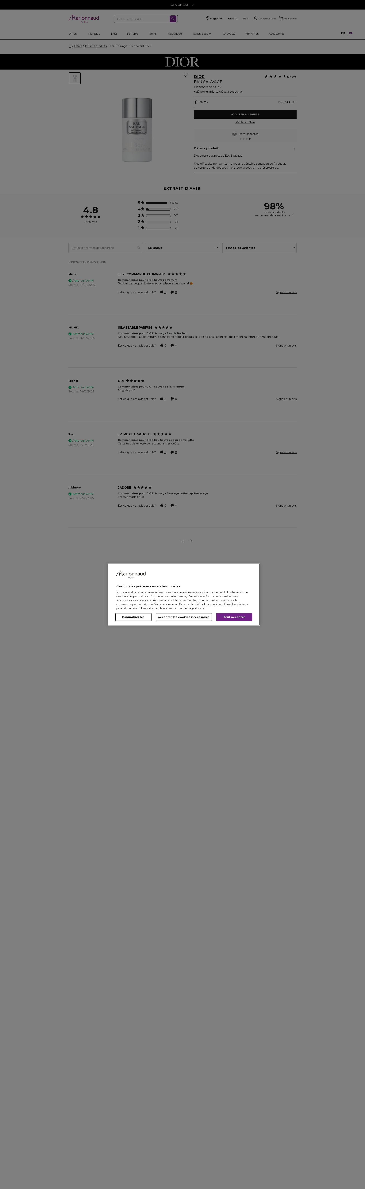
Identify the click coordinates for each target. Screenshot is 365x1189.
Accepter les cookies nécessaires (183, 617)
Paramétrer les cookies (133, 617)
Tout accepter (234, 617)
